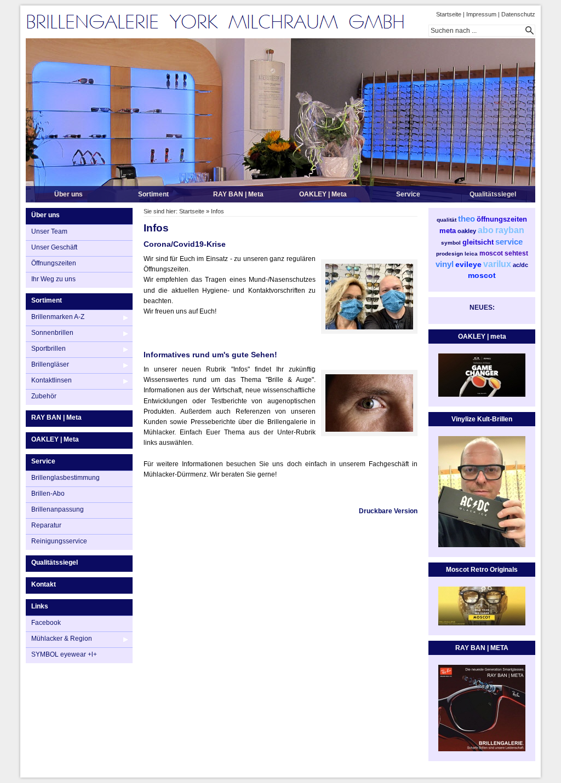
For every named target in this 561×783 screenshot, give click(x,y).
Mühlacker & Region (61, 638)
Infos (217, 211)
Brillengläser (50, 364)
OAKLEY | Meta (323, 194)
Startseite (448, 14)
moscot (491, 253)
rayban (509, 230)
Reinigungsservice (59, 541)
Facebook (46, 623)
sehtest (516, 253)
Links (39, 606)
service (509, 241)
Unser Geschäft (54, 247)
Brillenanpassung (57, 509)
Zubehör (43, 396)
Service (408, 194)
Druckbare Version (388, 511)
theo (466, 218)
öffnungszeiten (502, 219)
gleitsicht (478, 242)
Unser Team (49, 231)
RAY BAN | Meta (238, 194)
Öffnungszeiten (53, 263)
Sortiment (153, 194)
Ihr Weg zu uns (53, 279)
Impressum (481, 14)
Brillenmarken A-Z (57, 317)
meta (447, 231)
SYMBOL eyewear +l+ (64, 654)
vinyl (445, 264)
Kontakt (43, 584)
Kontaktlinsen (51, 380)
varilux (497, 264)
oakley (466, 231)
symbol (451, 243)
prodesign (449, 254)
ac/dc (520, 265)
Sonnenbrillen (52, 333)
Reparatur (46, 525)
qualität (446, 220)
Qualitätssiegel (493, 194)
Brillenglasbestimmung (65, 478)
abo (486, 230)
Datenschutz (518, 14)
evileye (468, 264)
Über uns (68, 194)
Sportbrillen (48, 348)
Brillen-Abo (48, 493)
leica (471, 254)
